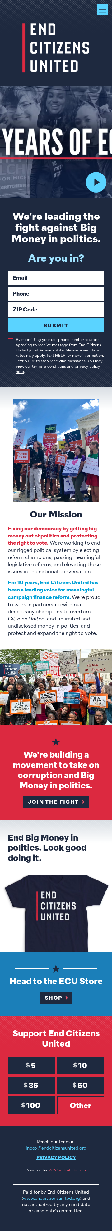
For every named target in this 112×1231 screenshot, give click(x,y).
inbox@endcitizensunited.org (56, 1148)
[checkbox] (10, 341)
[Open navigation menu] (102, 9)
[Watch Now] (96, 182)
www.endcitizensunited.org (51, 1198)
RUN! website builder (67, 1170)
